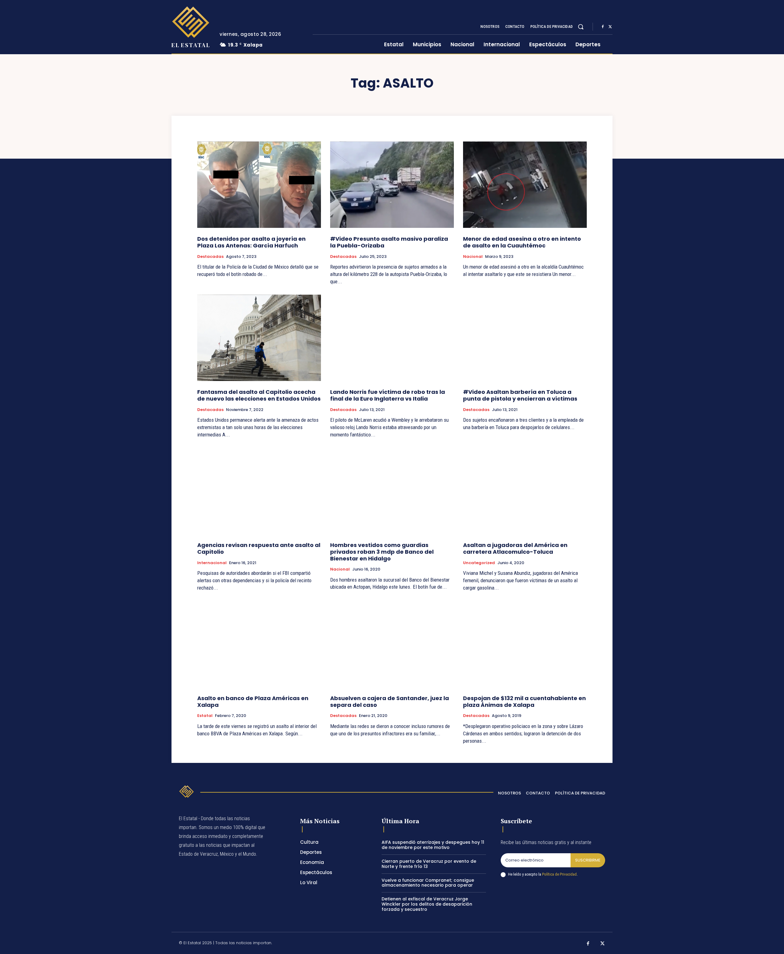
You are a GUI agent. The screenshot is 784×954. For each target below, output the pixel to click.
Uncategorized (479, 562)
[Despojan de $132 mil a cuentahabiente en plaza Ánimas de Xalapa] (525, 644)
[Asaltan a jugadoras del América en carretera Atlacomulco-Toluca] (525, 491)
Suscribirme (588, 860)
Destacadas (210, 256)
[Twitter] (610, 27)
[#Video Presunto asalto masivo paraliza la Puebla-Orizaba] (392, 184)
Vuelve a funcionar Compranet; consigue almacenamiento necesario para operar (428, 882)
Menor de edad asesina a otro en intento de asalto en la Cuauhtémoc (522, 242)
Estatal (205, 715)
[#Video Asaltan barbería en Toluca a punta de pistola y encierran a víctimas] (525, 338)
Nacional (473, 256)
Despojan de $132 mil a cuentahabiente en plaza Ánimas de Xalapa (524, 701)
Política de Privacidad (559, 874)
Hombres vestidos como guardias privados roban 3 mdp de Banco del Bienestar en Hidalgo (382, 551)
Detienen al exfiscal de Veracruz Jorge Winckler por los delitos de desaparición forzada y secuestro (427, 904)
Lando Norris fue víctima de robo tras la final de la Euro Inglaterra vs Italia (387, 395)
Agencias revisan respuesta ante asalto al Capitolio (258, 548)
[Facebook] (602, 27)
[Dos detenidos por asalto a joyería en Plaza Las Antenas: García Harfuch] (259, 184)
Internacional (212, 562)
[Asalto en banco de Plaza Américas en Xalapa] (259, 644)
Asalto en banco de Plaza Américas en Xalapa (252, 701)
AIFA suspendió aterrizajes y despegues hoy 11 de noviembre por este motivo (433, 844)
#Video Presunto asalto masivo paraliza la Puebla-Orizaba (389, 242)
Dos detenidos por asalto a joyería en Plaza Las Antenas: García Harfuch (251, 242)
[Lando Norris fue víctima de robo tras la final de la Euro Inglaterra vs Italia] (392, 338)
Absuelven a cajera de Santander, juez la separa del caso (389, 701)
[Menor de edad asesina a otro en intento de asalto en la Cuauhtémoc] (525, 184)
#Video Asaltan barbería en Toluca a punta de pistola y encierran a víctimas (520, 395)
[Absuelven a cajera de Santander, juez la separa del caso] (392, 644)
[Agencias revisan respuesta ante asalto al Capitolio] (259, 491)
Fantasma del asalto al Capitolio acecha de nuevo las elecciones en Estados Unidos (259, 395)
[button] (580, 26)
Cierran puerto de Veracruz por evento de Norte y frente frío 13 (429, 863)
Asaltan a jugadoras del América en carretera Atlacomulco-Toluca (515, 548)
